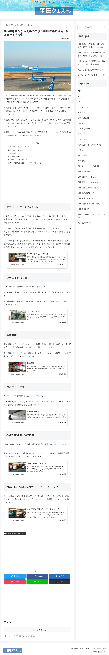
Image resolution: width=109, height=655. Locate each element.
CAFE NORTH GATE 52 (18, 160)
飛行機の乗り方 (84, 223)
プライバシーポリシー (98, 648)
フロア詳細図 (83, 118)
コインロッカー (84, 107)
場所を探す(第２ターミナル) (89, 145)
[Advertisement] (37, 183)
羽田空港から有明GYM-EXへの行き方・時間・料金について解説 (91, 45)
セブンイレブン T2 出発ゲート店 (91, 75)
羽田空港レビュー (85, 209)
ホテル (80, 123)
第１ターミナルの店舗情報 (89, 166)
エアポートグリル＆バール (19, 147)
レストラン (82, 139)
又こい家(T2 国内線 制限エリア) (91, 70)
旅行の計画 (82, 155)
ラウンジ (81, 134)
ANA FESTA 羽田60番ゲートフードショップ (25, 163)
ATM (80, 91)
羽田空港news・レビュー (88, 177)
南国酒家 (13, 153)
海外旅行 (81, 161)
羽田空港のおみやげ (86, 198)
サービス (81, 113)
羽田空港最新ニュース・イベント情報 (91, 216)
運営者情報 (74, 648)
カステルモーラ (15, 156)
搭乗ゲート (82, 150)
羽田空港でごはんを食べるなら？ (15, 533)
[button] (104, 27)
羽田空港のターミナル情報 (89, 204)
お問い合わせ (84, 648)
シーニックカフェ (16, 150)
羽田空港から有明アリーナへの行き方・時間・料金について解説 (91, 54)
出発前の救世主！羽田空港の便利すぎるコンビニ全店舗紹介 (91, 63)
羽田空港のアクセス (86, 193)
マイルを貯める (84, 129)
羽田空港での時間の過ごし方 (89, 188)
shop (80, 96)
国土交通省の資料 (43, 95)
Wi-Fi (80, 102)
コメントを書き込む (37, 629)
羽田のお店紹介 (84, 172)
